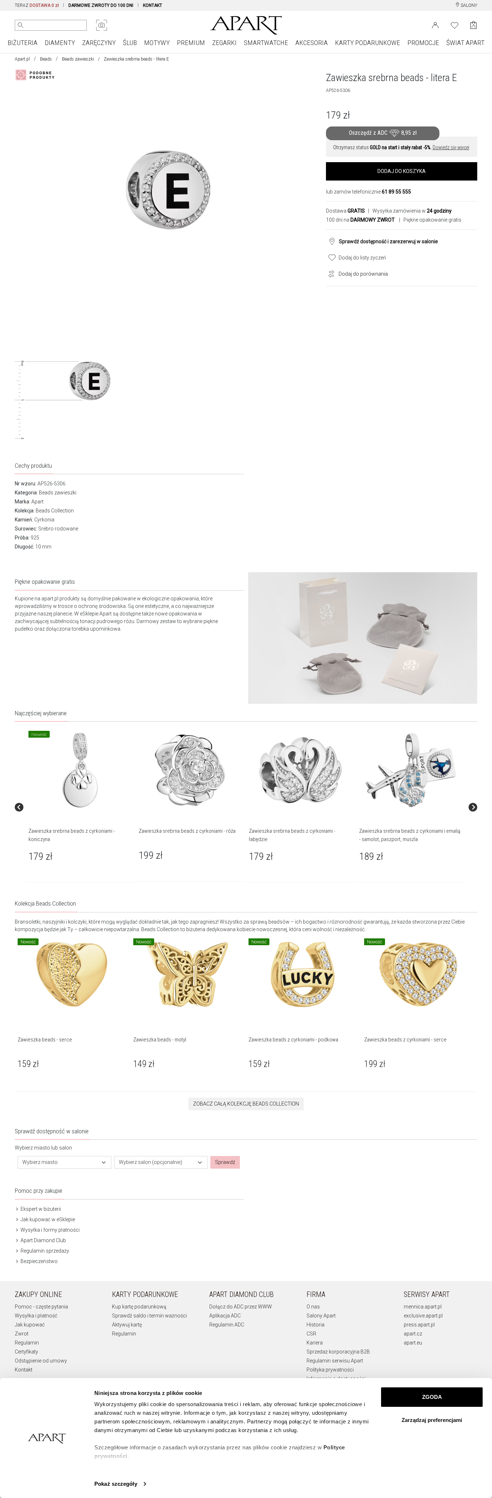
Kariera (315, 1343)
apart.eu (413, 1343)
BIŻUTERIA (22, 43)
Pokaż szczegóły (115, 1484)
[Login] (435, 24)
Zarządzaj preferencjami (432, 1420)
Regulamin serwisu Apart (335, 1361)
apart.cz (413, 1334)
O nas (313, 1307)
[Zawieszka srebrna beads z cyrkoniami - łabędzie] (300, 770)
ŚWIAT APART (465, 43)
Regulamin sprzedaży (44, 1251)
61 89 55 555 (396, 192)
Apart (37, 501)
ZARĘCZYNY (99, 43)
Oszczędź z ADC (383, 132)
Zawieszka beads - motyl (159, 1039)
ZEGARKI (224, 43)
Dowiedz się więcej (451, 147)
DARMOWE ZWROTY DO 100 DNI (100, 5)
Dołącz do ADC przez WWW (240, 1307)
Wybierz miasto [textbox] (40, 1162)
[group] (81, 807)
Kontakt (23, 1370)
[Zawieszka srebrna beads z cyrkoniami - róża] (190, 770)
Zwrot (21, 1334)
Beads (46, 59)
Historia (316, 1325)
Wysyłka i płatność (36, 1316)
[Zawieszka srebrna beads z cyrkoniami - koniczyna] (80, 770)
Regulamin (27, 1343)
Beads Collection (55, 511)
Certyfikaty (26, 1352)
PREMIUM (191, 43)
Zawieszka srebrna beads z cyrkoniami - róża (187, 831)
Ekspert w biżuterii (40, 1209)
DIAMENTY (60, 43)
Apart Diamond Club (42, 1240)
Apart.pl (22, 59)
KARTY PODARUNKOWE (367, 43)
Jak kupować (30, 1325)
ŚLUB (130, 43)
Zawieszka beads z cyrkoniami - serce (405, 1039)
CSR (311, 1334)
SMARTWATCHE (266, 43)
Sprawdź (225, 1162)
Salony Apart (321, 1316)
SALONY (468, 5)
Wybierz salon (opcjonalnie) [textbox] (150, 1162)
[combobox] (64, 1162)
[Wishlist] (455, 24)
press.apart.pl (419, 1325)
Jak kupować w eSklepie (47, 1219)
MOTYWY (157, 43)
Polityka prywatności (330, 1370)
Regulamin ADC (226, 1325)
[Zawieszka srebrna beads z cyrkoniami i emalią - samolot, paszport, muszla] (410, 770)
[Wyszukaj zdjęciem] (101, 25)
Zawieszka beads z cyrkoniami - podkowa (293, 1039)
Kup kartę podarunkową (139, 1307)
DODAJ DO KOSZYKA (401, 171)
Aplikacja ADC (225, 1316)
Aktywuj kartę (127, 1325)
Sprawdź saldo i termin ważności (149, 1316)
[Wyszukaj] (20, 25)
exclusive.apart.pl (423, 1316)
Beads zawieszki (78, 59)
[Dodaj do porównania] (329, 273)
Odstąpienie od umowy (41, 1361)
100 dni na (360, 220)
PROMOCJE (423, 43)
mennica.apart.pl (423, 1307)
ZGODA (432, 1397)
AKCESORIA (311, 43)
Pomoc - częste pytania (41, 1307)
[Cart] (473, 25)
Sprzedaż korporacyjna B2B (338, 1352)
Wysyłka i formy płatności (49, 1230)
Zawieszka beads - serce (45, 1039)
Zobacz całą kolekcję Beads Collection (246, 1104)
